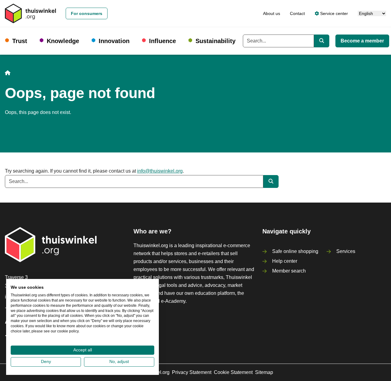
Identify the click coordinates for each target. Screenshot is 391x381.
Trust (19, 41)
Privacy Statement (191, 372)
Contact (297, 13)
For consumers (86, 13)
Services (345, 251)
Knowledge (63, 41)
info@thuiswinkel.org (160, 171)
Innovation (114, 41)
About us (271, 13)
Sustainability (216, 41)
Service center (333, 13)
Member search (289, 270)
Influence (162, 41)
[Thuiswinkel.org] (30, 13)
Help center (284, 261)
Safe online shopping (295, 251)
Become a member (362, 40)
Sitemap (264, 372)
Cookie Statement (233, 372)
